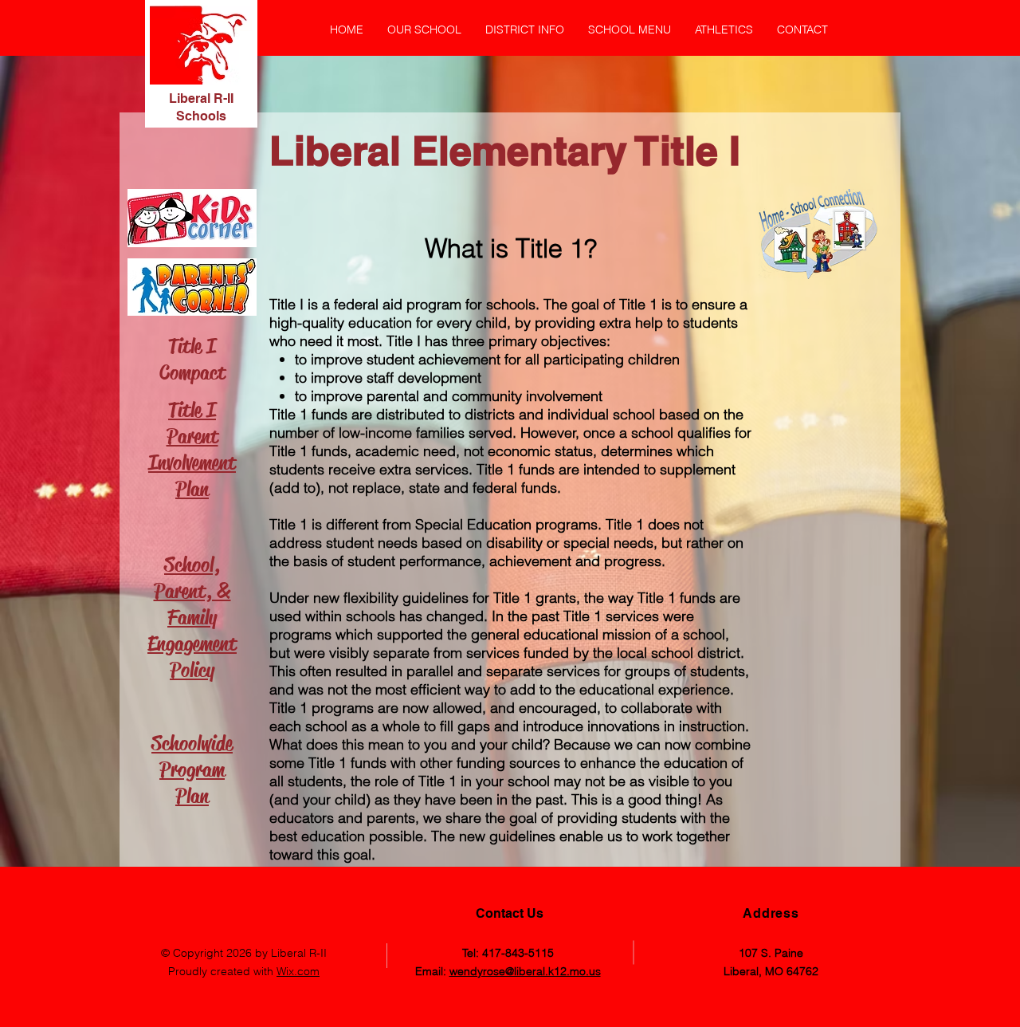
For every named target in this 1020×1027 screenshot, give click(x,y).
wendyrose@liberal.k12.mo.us (525, 971)
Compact (192, 373)
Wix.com (298, 971)
